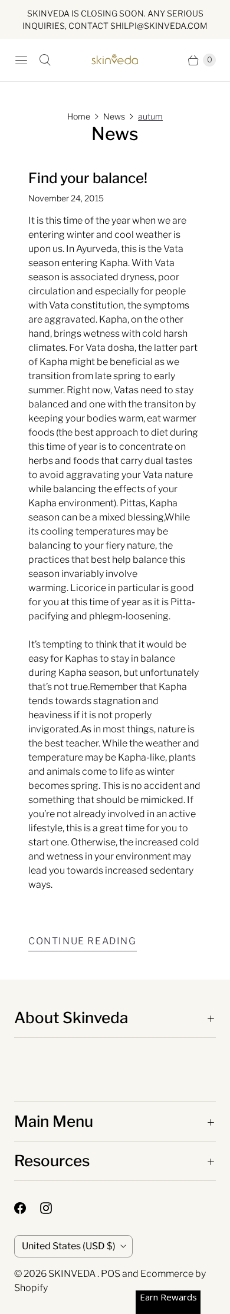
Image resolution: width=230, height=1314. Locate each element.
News (114, 116)
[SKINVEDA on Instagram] (53, 1208)
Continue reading (82, 941)
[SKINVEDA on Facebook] (27, 1208)
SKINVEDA (72, 1273)
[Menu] (21, 60)
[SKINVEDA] (115, 60)
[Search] (45, 60)
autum (150, 116)
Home (78, 116)
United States (69, 1246)
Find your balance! (87, 178)
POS (110, 1273)
